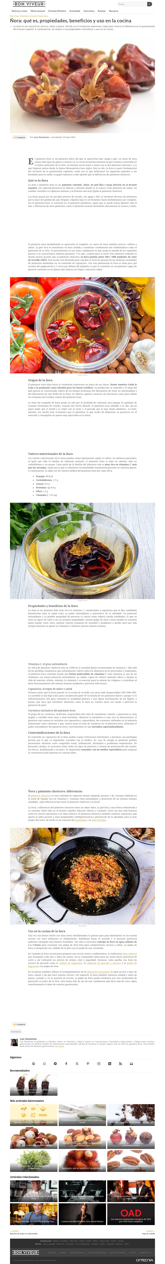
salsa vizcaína (99, 820)
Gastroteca (16, 1032)
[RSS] (120, 1063)
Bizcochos (60, 1244)
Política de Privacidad (97, 1252)
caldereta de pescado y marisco (104, 963)
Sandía (113, 1241)
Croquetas (70, 1244)
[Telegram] (55, 1063)
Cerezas (120, 1241)
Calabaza (94, 1244)
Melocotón (74, 1241)
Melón (95, 1241)
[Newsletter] (131, 1063)
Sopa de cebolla (148, 1234)
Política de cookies (117, 1252)
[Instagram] (98, 1063)
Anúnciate (52, 1252)
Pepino (88, 1241)
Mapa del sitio (145, 1252)
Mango (82, 1241)
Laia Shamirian (28, 1039)
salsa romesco (129, 953)
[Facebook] (66, 1063)
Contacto (132, 1252)
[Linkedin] (109, 1063)
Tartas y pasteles (49, 1244)
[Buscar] (149, 4)
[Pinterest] (88, 1063)
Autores (62, 1252)
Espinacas (119, 1244)
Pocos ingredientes (82, 1244)
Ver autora (59, 1046)
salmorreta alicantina (98, 972)
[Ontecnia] (144, 1260)
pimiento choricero (41, 795)
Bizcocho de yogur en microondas (24, 1234)
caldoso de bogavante (70, 963)
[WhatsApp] (44, 1063)
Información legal (77, 1252)
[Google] (33, 1063)
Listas (126, 1244)
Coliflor (102, 1244)
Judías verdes (104, 1241)
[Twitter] (77, 1063)
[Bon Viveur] (29, 4)
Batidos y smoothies (60, 1241)
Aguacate (110, 1244)
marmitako (81, 820)
